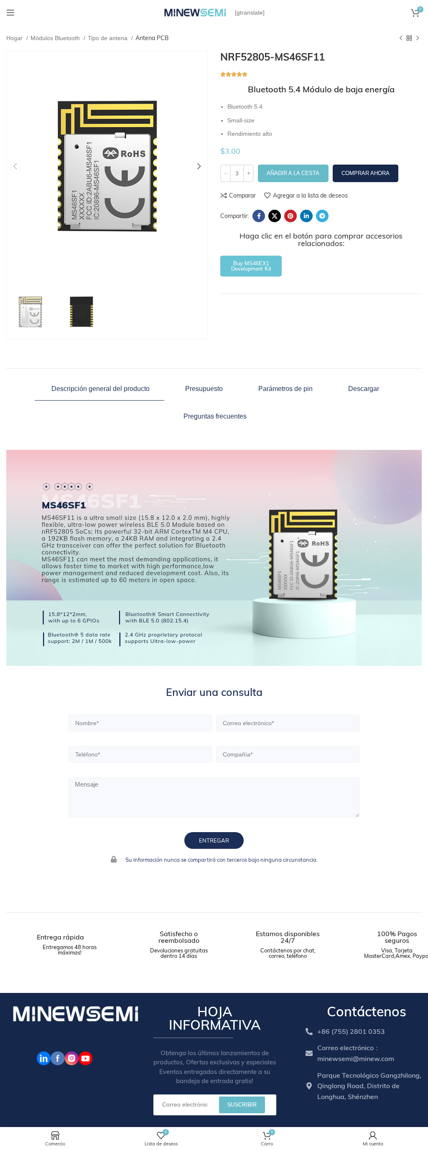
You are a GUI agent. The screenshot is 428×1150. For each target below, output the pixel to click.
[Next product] (417, 38)
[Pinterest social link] (290, 216)
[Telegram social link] (322, 216)
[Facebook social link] (258, 216)
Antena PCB (152, 38)
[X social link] (274, 216)
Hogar (15, 38)
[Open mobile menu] (10, 12)
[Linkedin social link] (306, 216)
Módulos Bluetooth (56, 38)
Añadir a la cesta (293, 173)
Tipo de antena (108, 38)
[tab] (99, 389)
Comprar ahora (365, 173)
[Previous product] (401, 38)
